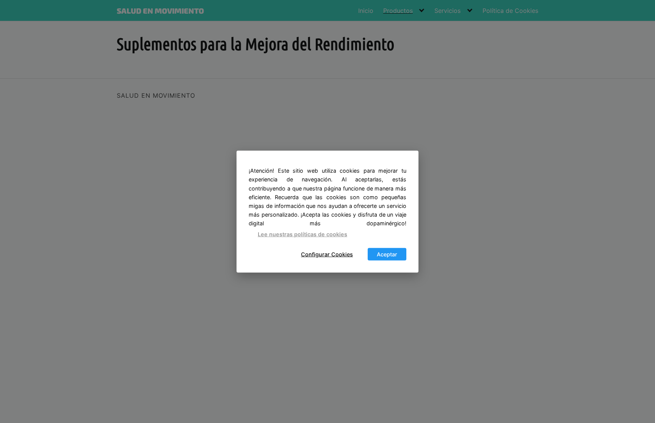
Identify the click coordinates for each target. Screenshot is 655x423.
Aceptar (387, 254)
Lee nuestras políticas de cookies (302, 234)
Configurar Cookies (327, 254)
